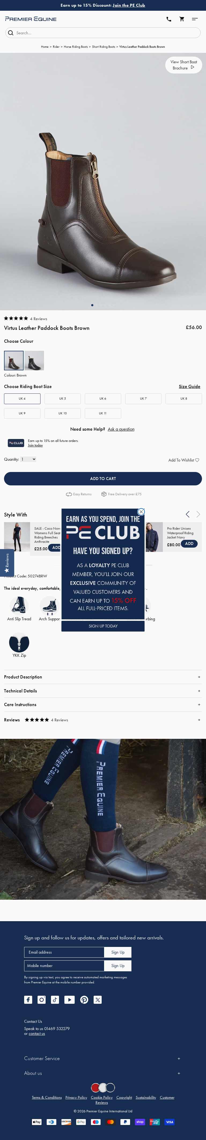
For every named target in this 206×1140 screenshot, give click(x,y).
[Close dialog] (141, 511)
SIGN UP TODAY (103, 626)
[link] (103, 563)
